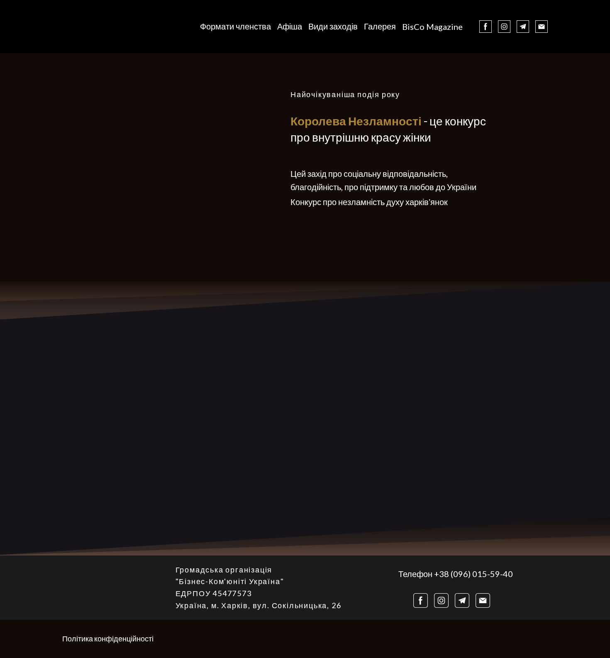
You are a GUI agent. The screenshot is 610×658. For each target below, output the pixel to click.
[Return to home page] (87, 26)
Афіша (289, 26)
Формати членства (235, 26)
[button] (485, 26)
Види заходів (333, 26)
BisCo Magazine (432, 27)
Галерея (380, 26)
